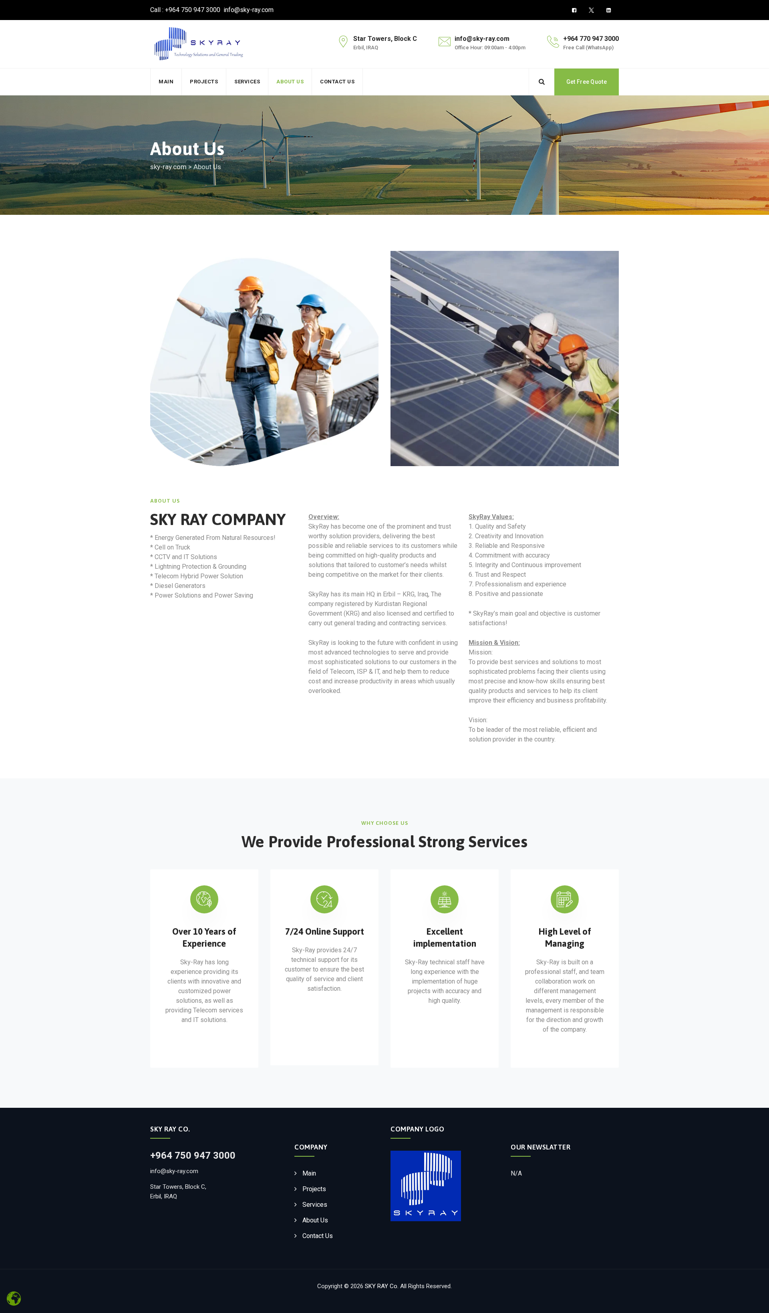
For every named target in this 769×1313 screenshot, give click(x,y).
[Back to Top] (752, 1300)
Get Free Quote (586, 82)
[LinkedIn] (609, 10)
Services (247, 82)
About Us (290, 82)
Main (166, 82)
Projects (204, 82)
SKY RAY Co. (382, 1286)
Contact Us (337, 82)
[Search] (541, 81)
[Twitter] (591, 10)
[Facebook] (574, 10)
